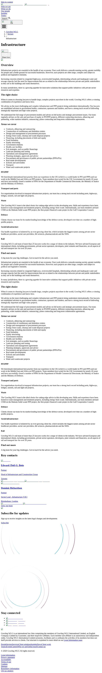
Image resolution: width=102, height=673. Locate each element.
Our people (5, 11)
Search (4, 19)
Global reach (32, 647)
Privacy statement (8, 657)
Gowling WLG (12, 32)
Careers (15, 647)
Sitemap (4, 666)
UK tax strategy (7, 671)
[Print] (4, 51)
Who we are (6, 6)
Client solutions (25, 644)
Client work (46, 644)
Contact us (41, 647)
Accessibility (6, 660)
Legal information (8, 655)
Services (15, 644)
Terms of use (6, 662)
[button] (25, 4)
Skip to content (7, 2)
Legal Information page (73, 640)
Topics (3, 15)
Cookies (4, 664)
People (3, 644)
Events (9, 647)
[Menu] (4, 27)
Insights (4, 13)
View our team (7, 506)
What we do (6, 9)
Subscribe (5, 523)
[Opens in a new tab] (14, 618)
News (39, 644)
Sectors (10, 34)
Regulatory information (10, 669)
